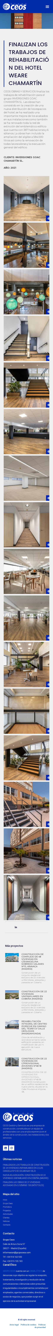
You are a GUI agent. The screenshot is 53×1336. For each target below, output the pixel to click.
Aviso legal (14, 1325)
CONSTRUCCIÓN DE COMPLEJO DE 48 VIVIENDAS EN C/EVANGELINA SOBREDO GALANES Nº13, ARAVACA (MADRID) (32, 961)
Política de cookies (28, 1325)
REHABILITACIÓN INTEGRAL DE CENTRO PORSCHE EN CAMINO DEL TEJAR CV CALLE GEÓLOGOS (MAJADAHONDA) (34, 1027)
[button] (47, 6)
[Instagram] (11, 1148)
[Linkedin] (5, 1148)
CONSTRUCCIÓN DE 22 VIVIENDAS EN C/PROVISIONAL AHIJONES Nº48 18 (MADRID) (34, 1063)
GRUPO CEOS (9, 1271)
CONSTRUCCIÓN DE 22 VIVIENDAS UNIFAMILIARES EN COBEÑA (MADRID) (34, 995)
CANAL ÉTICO (35, 1271)
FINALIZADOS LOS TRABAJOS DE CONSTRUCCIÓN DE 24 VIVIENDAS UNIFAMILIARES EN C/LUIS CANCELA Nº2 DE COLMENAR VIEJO (26, 1168)
